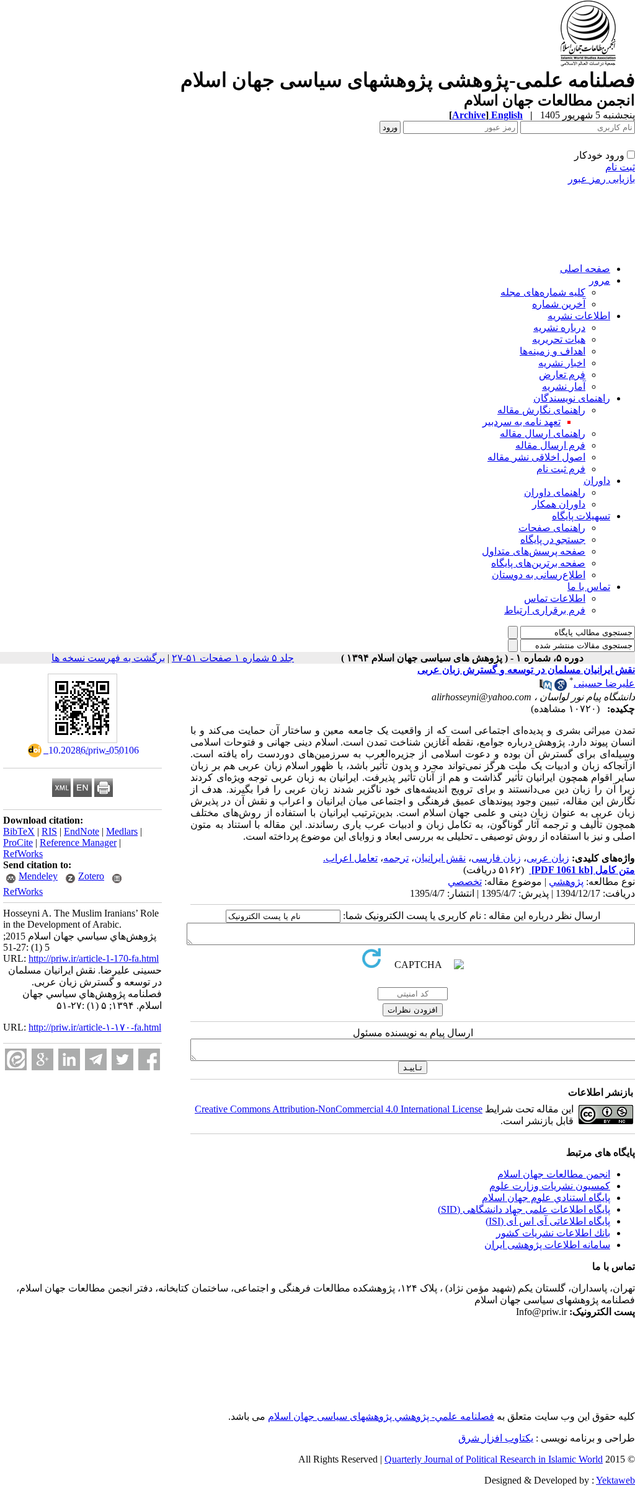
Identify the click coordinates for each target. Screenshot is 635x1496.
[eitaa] (16, 1059)
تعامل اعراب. (350, 858)
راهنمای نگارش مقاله (541, 410)
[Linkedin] (69, 1059)
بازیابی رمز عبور (601, 179)
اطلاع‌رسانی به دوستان (538, 575)
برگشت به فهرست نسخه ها (108, 658)
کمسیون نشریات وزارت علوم (549, 1186)
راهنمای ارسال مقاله (542, 433)
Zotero (91, 876)
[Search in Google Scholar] (560, 687)
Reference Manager (78, 842)
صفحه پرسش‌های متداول (533, 551)
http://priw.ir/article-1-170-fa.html (94, 958)
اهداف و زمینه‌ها (552, 351)
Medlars (122, 831)
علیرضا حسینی (604, 683)
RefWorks (23, 853)
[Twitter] (122, 1059)
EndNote (81, 831)
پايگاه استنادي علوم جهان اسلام (546, 1197)
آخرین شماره (558, 304)
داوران (597, 480)
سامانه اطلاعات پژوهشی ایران (547, 1244)
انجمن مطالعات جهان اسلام (553, 1174)
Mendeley (38, 876)
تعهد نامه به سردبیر (521, 421)
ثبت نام (620, 167)
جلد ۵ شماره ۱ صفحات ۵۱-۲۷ (233, 658)
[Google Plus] (42, 1059)
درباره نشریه (559, 327)
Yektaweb (615, 1480)
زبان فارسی (496, 858)
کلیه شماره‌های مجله (542, 292)
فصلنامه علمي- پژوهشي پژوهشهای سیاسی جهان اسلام (381, 1416)
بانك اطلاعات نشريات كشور (553, 1233)
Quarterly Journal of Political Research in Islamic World (493, 1459)
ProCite (18, 842)
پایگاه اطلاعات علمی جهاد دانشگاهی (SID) (524, 1209)
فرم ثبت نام (560, 469)
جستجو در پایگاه (552, 539)
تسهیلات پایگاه (581, 516)
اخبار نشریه (561, 363)
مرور (599, 280)
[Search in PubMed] (546, 687)
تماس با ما (588, 586)
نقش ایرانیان (440, 858)
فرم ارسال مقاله (550, 445)
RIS (49, 831)
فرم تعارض (562, 374)
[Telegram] (96, 1059)
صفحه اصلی (585, 268)
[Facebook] (149, 1059)
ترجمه (396, 858)
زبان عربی (547, 858)
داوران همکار (558, 504)
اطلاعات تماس (554, 598)
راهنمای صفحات (551, 527)
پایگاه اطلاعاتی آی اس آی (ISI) (548, 1221)
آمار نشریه (563, 386)
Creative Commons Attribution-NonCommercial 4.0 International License (338, 1109)
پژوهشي (566, 881)
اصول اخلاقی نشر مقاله (536, 457)
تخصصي (465, 881)
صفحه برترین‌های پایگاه (538, 563)
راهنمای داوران (554, 492)
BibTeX (19, 831)
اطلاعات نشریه (579, 315)
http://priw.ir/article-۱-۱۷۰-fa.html (95, 1027)
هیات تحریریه (558, 339)
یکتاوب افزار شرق (495, 1438)
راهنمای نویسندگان (571, 398)
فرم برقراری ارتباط (544, 610)
